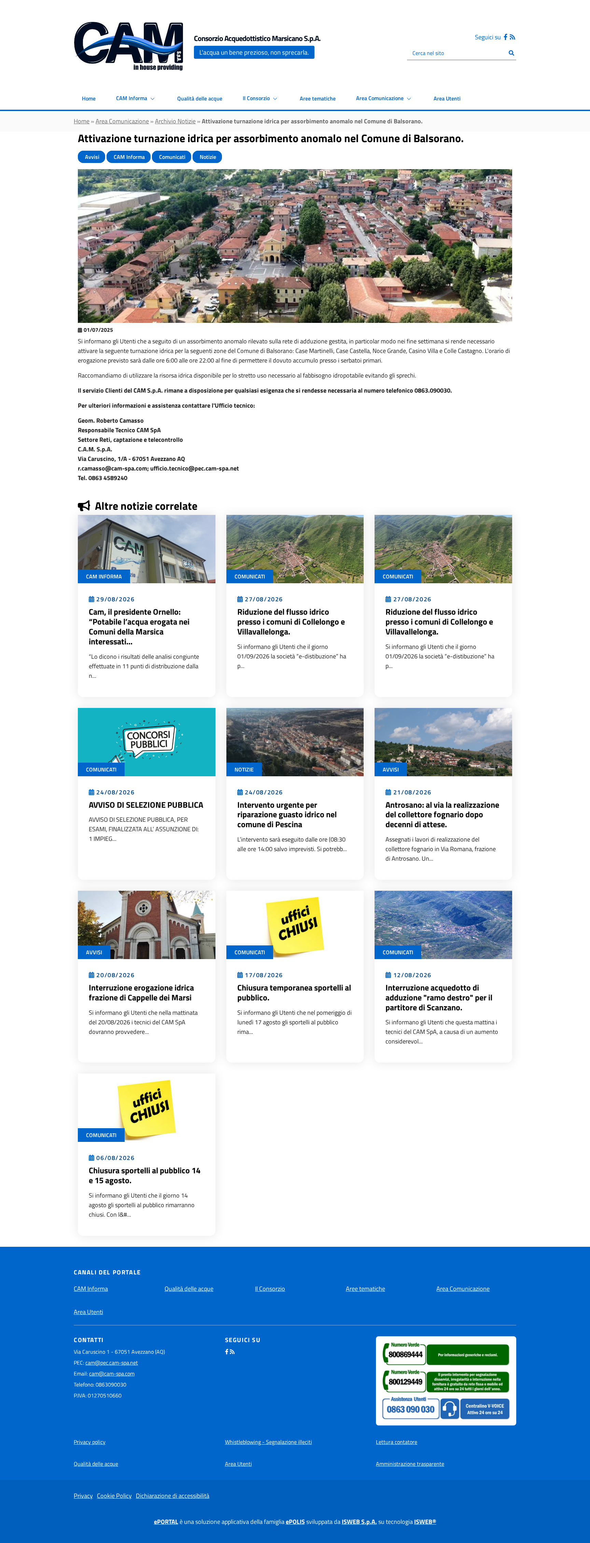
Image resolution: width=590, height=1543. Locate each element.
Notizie (207, 157)
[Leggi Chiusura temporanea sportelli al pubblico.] (295, 924)
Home (89, 98)
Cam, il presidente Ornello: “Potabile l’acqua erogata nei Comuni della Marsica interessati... (139, 626)
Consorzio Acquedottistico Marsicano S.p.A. (257, 38)
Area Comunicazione (380, 98)
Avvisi (91, 157)
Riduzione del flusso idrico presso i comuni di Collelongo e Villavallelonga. (291, 621)
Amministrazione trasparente (410, 1464)
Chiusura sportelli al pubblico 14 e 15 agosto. (144, 1175)
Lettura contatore (396, 1442)
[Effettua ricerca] (511, 53)
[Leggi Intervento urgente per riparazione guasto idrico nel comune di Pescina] (295, 741)
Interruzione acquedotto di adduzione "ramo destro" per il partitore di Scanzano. (438, 997)
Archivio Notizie (175, 121)
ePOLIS (295, 1521)
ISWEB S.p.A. (359, 1521)
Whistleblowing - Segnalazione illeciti (268, 1442)
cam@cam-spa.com (112, 1373)
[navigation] (52, 46)
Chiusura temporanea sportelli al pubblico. (294, 992)
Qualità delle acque (199, 98)
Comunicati (171, 157)
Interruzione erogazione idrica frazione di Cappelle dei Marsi (141, 992)
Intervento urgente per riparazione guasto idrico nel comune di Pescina (287, 814)
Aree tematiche (318, 98)
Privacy (83, 1495)
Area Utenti (447, 98)
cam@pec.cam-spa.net (111, 1362)
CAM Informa (132, 98)
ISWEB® (425, 1521)
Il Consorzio (257, 98)
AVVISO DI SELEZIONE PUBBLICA (146, 804)
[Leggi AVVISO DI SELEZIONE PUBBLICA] (146, 741)
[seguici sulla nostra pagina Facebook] (505, 37)
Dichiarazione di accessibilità (172, 1495)
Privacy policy (90, 1442)
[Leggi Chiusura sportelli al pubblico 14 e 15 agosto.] (146, 1107)
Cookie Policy (114, 1495)
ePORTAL (166, 1521)
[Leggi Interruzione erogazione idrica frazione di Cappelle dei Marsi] (146, 924)
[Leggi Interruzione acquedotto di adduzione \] (443, 924)
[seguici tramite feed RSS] (512, 37)
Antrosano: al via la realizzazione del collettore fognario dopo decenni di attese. (442, 814)
